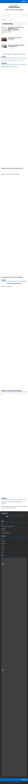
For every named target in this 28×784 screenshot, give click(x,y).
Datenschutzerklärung (5, 533)
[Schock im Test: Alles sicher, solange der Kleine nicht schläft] (17, 774)
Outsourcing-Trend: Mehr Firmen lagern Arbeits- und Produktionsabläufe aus (16, 28)
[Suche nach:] (14, 15)
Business (3, 547)
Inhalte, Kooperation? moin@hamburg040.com (13, 54)
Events (2, 552)
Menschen (3, 543)
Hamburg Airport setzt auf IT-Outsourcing (15, 38)
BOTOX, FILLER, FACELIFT (6, 506)
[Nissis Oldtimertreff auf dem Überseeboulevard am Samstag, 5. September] (11, 774)
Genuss (2, 545)
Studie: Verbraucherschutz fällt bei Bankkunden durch (16, 45)
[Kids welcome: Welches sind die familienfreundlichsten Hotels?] (14, 561)
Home (2, 539)
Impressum (3, 530)
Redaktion (3, 528)
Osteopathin (10, 501)
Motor (2, 550)
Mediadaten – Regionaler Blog (7, 526)
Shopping (3, 541)
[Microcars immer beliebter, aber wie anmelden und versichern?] (14, 667)
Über (2, 524)
